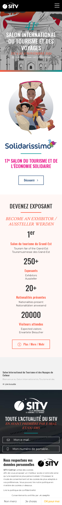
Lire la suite (10, 384)
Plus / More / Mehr (33, 344)
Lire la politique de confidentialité (19, 490)
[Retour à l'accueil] (10, 6)
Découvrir (29, 180)
